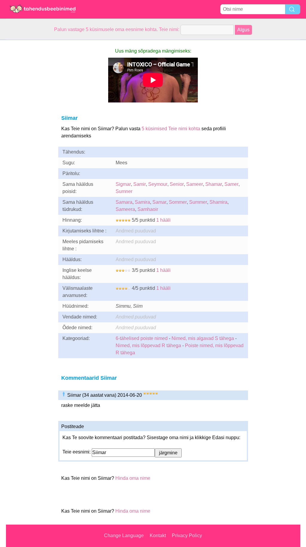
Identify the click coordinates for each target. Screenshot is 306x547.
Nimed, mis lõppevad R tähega (148, 345)
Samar (159, 202)
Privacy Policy (187, 535)
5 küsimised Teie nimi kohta (171, 128)
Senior (177, 184)
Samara (124, 202)
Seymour (157, 184)
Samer (231, 184)
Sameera (125, 209)
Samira (142, 202)
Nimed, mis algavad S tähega (203, 338)
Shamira (218, 202)
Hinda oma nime (132, 478)
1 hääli (163, 220)
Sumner (124, 191)
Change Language (124, 535)
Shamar (213, 184)
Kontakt (158, 535)
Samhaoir (147, 209)
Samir (139, 184)
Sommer (178, 202)
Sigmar (123, 184)
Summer (198, 202)
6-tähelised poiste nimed (142, 338)
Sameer (194, 184)
